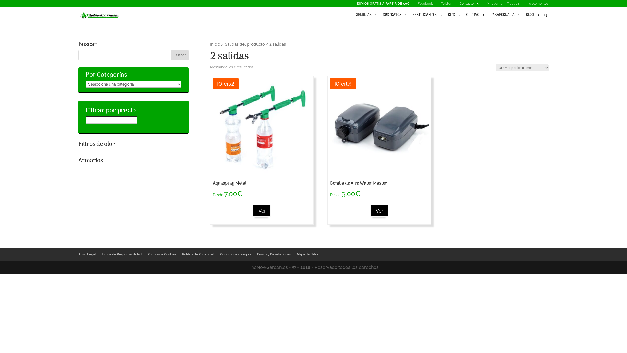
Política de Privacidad (198, 254)
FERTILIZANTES (425, 15)
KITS (451, 15)
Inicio (215, 44)
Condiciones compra (235, 254)
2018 (305, 267)
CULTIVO (472, 15)
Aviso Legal (87, 254)
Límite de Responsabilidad (122, 254)
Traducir (513, 3)
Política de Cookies (162, 254)
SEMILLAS (364, 15)
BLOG (530, 15)
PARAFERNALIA (503, 15)
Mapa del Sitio (307, 254)
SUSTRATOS (392, 15)
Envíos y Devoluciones (274, 254)
